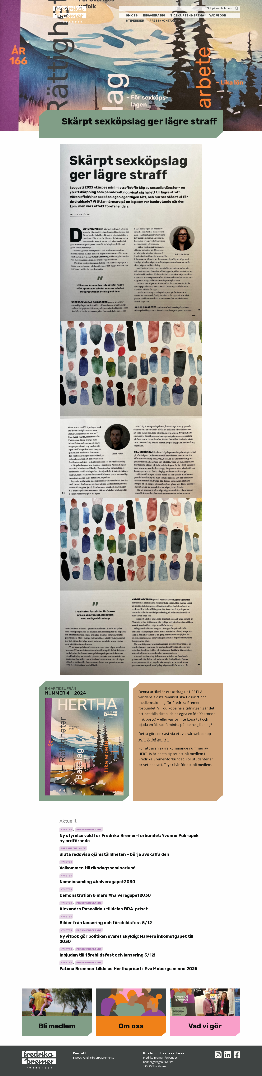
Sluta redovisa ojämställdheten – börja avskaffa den (114, 854)
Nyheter (66, 829)
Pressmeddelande (88, 829)
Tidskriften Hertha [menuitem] (187, 15)
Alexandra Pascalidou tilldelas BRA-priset (103, 908)
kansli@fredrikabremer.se (98, 1057)
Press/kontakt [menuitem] (162, 21)
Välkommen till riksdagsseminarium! (97, 867)
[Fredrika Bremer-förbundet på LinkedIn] (227, 1054)
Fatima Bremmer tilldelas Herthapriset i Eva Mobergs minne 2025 (128, 968)
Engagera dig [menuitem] (154, 15)
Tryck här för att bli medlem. (188, 764)
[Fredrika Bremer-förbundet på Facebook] (237, 1054)
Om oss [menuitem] (132, 15)
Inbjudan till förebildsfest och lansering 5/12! (107, 954)
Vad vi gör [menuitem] (217, 15)
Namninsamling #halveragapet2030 (97, 881)
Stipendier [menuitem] (135, 21)
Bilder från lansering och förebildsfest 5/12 (105, 922)
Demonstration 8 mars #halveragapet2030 (105, 895)
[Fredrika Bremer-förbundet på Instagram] (218, 1054)
